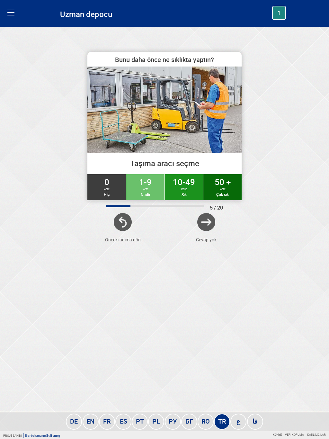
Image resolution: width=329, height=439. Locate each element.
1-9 (145, 186)
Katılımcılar (316, 435)
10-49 (184, 186)
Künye (277, 435)
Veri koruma (294, 435)
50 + (223, 186)
